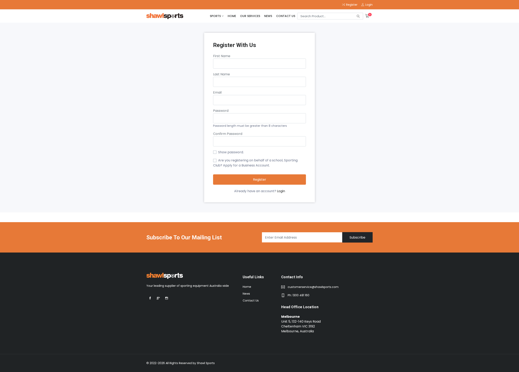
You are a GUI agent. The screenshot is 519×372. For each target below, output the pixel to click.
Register (259, 179)
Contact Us (285, 16)
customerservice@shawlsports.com (313, 287)
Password (220, 110)
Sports (215, 16)
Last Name (221, 74)
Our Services (250, 16)
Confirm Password (227, 133)
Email (217, 92)
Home (232, 16)
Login (281, 191)
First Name (221, 56)
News (268, 16)
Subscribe (357, 237)
